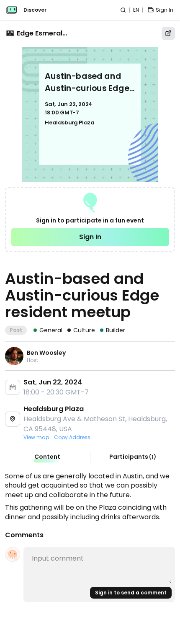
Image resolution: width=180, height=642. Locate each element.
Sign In (90, 237)
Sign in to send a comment (131, 592)
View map (36, 437)
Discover (34, 10)
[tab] (47, 457)
